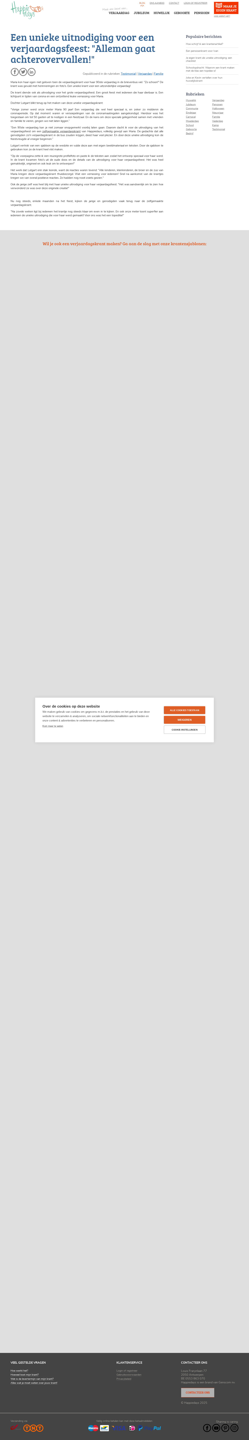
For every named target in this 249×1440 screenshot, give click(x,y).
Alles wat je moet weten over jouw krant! (34, 1383)
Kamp (215, 125)
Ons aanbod (157, 3)
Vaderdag (217, 121)
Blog (142, 3)
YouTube (216, 1428)
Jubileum (191, 104)
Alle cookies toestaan (184, 710)
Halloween (218, 108)
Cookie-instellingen (185, 729)
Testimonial (128, 73)
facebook (15, 72)
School (190, 125)
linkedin (32, 72)
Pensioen (217, 104)
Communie (192, 108)
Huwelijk (191, 100)
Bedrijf (189, 133)
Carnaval (191, 117)
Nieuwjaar (217, 112)
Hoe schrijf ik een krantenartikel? (204, 44)
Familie (158, 73)
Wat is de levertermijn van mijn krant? (32, 1379)
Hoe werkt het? (222, 16)
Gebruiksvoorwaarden (128, 1375)
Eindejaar (191, 112)
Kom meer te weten (52, 726)
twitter (23, 72)
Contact (174, 3)
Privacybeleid (123, 1379)
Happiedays (27, 10)
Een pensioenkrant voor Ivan (202, 51)
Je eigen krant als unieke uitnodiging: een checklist (209, 59)
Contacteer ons (198, 1392)
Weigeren (185, 720)
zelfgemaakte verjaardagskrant (61, 131)
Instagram (234, 1428)
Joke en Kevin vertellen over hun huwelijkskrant (204, 79)
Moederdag (192, 121)
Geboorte (191, 129)
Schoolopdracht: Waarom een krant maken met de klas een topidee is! (210, 69)
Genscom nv (227, 1382)
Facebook (207, 1428)
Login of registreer (195, 3)
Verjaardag (119, 13)
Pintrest (225, 1428)
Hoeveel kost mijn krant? (25, 1375)
